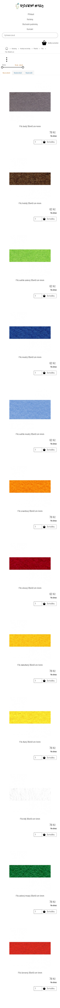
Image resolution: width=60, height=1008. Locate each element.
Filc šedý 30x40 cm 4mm (30, 126)
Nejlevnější (18, 73)
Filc (42, 48)
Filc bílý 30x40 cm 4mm (30, 818)
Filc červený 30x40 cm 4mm (30, 972)
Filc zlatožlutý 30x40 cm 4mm (30, 664)
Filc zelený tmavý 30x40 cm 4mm (30, 895)
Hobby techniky (25, 48)
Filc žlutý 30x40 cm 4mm (30, 741)
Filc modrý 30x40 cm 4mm (30, 357)
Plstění (36, 48)
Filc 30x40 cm (9, 52)
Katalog (14, 48)
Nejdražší (29, 73)
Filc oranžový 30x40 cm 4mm (30, 511)
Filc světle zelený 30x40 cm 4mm (30, 280)
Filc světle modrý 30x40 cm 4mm (30, 434)
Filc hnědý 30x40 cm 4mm (30, 203)
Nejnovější (6, 73)
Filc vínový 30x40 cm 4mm (30, 587)
